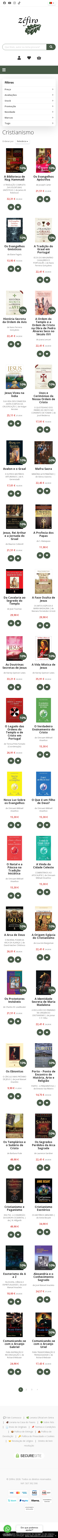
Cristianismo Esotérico (43, 1208)
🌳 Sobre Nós (47, 1422)
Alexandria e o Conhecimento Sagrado (43, 1277)
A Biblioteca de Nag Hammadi (14, 178)
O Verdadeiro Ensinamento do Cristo (43, 729)
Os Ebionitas (14, 1071)
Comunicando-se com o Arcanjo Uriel (43, 1344)
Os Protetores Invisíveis (14, 1000)
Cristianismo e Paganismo (14, 1208)
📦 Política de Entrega (22, 1431)
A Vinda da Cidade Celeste (43, 865)
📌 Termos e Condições (44, 1426)
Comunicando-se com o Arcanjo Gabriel (14, 1344)
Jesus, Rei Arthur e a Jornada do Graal (14, 536)
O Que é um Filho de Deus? (43, 801)
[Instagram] (15, 3)
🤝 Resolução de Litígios (21, 1440)
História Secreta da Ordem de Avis (14, 320)
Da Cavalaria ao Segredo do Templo (15, 601)
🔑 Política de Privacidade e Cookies (36, 1436)
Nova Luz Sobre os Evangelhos (14, 801)
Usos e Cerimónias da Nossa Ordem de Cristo (43, 397)
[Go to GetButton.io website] (7, 1535)
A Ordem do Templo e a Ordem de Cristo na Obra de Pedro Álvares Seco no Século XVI (43, 326)
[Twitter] (9, 3)
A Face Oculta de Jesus (43, 599)
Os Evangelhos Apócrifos (43, 178)
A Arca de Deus (14, 935)
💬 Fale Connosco (12, 1417)
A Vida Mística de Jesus (43, 666)
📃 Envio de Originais (16, 1426)
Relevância (22, 141)
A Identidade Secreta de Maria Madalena (43, 1002)
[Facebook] (4, 3)
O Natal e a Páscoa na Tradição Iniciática (14, 868)
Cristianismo (18, 132)
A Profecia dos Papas (43, 534)
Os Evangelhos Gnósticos (14, 247)
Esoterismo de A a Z (14, 1275)
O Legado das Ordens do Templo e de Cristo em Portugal (14, 732)
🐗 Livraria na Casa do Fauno (20, 1422)
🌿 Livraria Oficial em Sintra (40, 1417)
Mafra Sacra (43, 469)
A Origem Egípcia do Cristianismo (43, 936)
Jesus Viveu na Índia (14, 394)
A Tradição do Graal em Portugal (43, 249)
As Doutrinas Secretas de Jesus (14, 666)
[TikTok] (19, 3)
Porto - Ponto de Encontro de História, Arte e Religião (43, 1075)
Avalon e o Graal (14, 469)
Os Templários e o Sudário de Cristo (14, 1145)
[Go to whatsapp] (7, 1529)
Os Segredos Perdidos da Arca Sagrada (43, 1145)
